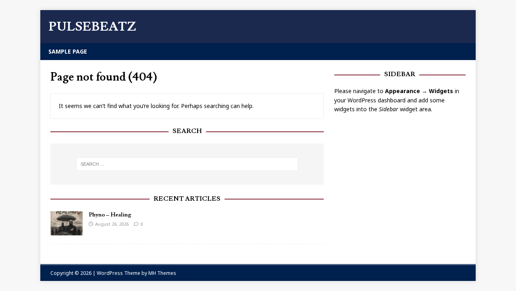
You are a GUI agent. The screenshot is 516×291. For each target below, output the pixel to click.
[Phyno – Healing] (66, 230)
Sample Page (67, 51)
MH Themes (162, 273)
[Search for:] (187, 164)
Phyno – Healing (110, 214)
